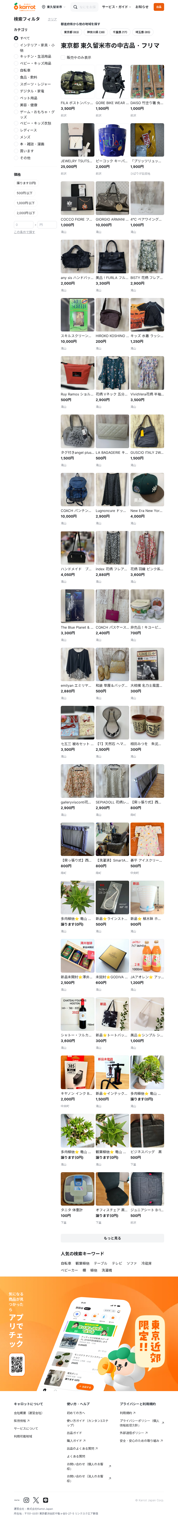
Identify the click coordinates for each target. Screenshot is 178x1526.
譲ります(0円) (26, 183)
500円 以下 (25, 193)
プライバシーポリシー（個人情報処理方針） (139, 1423)
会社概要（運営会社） (29, 1413)
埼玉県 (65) (142, 32)
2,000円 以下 (26, 213)
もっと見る (112, 1238)
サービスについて (26, 1428)
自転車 (66, 1263)
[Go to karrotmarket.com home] (25, 7)
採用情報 (20, 1421)
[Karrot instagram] (26, 1500)
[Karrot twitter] (36, 1500)
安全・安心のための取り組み (139, 1440)
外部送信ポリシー (132, 1433)
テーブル (100, 1263)
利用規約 (126, 1413)
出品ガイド (74, 1433)
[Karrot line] (46, 1500)
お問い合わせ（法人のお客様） (85, 1478)
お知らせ (141, 7)
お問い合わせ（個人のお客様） (85, 1466)
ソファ (132, 1263)
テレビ (117, 1263)
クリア (52, 19)
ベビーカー (69, 1270)
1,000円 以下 (26, 203)
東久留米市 (54, 7)
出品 (159, 6)
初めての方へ (76, 1413)
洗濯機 (107, 1270)
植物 (93, 1270)
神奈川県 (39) (96, 32)
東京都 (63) (71, 32)
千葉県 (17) (120, 32)
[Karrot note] (17, 1500)
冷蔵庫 (146, 1263)
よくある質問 (76, 1456)
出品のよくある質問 (80, 1448)
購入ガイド (74, 1440)
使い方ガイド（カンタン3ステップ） (87, 1423)
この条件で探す (24, 232)
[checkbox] (77, 57)
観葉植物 (82, 1263)
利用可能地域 (23, 1436)
